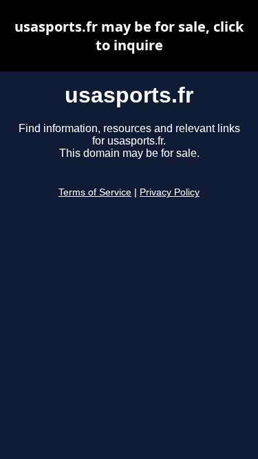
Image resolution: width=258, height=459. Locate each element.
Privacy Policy (170, 192)
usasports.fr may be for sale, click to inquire (129, 35)
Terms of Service (94, 192)
